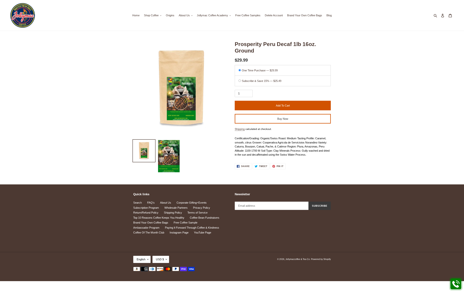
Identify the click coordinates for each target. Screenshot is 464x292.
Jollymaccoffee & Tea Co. (297, 259)
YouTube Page (202, 232)
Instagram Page (179, 232)
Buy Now (282, 118)
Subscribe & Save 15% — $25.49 (261, 80)
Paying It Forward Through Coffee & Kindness (192, 227)
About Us (165, 202)
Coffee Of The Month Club (148, 232)
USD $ (160, 259)
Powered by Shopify (321, 259)
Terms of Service (197, 212)
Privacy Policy (201, 207)
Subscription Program (146, 207)
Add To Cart (283, 105)
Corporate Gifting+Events (192, 202)
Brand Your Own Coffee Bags (150, 222)
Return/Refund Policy (145, 212)
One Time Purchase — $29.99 (260, 70)
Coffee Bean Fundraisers (204, 217)
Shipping (240, 129)
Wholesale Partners (176, 207)
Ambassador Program (146, 227)
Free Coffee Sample (185, 222)
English (141, 259)
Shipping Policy (173, 212)
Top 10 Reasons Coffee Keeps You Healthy (158, 217)
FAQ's (151, 202)
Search (137, 202)
